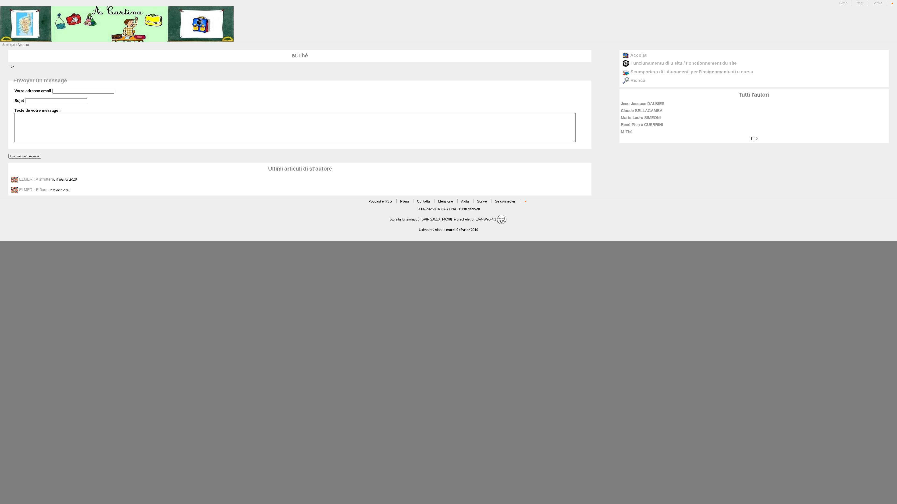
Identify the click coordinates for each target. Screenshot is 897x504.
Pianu (860, 3)
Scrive (877, 3)
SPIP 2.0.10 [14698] (436, 219)
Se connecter (505, 201)
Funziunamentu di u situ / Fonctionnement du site (683, 63)
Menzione (445, 201)
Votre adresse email (32, 90)
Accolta (23, 45)
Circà (843, 3)
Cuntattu (423, 201)
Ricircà (637, 80)
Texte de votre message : (37, 110)
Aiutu (465, 201)
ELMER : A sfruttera (36, 179)
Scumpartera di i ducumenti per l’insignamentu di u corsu (691, 71)
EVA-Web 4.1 (486, 219)
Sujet (19, 100)
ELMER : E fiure (33, 189)
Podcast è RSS (380, 201)
